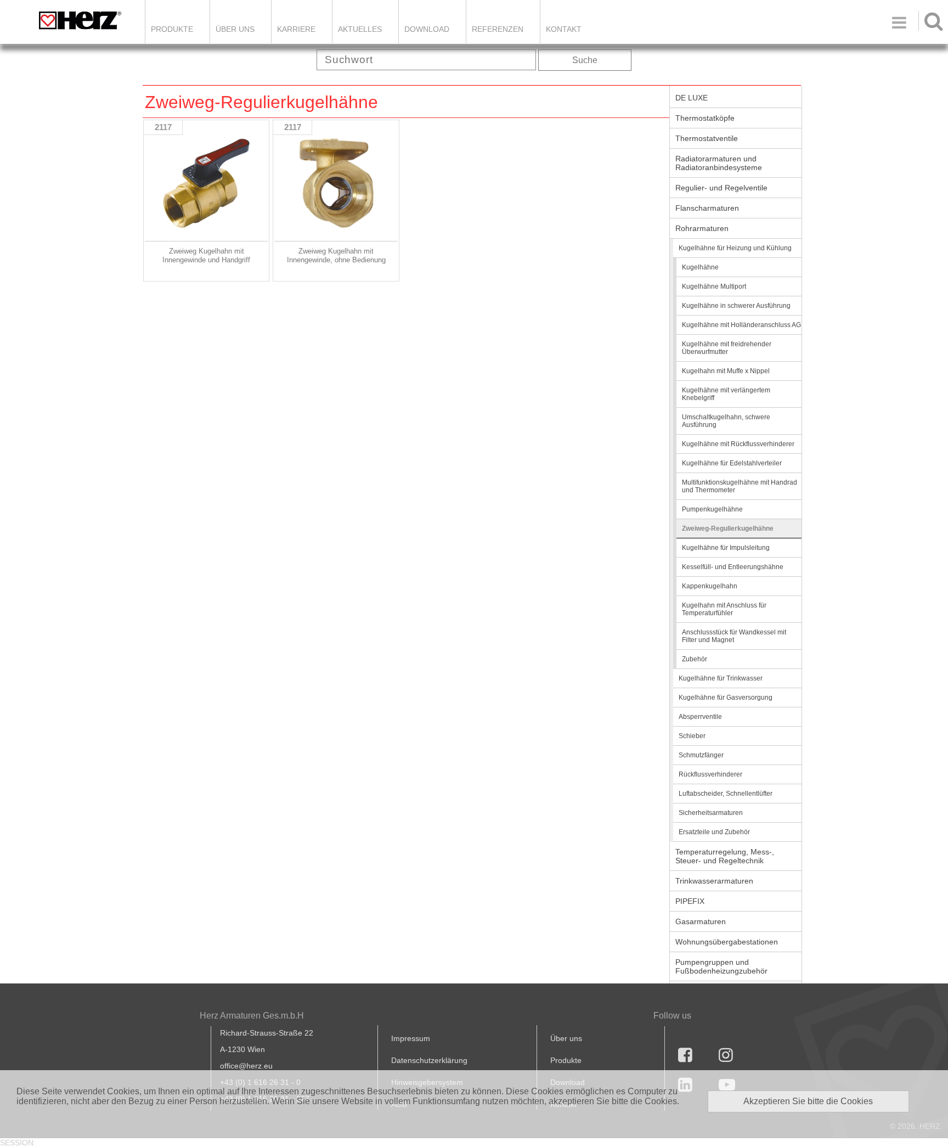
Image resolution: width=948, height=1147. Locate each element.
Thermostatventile (706, 138)
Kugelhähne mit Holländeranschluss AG (741, 325)
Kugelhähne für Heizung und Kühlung (735, 248)
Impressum (410, 1038)
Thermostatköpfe (705, 118)
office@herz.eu (246, 1065)
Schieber (692, 736)
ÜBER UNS (235, 29)
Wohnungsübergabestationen (726, 941)
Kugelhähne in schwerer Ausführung (736, 306)
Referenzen (497, 29)
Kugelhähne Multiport (714, 286)
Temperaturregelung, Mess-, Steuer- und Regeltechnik (724, 856)
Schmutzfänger (701, 755)
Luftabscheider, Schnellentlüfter (725, 793)
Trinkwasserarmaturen (714, 880)
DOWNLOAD (426, 29)
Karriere (296, 29)
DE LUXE (691, 97)
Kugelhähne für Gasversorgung (725, 697)
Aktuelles (360, 29)
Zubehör (694, 659)
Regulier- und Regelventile (721, 187)
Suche (584, 60)
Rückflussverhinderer (710, 774)
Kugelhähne (700, 267)
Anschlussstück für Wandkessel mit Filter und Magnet (734, 636)
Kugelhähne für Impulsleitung (726, 548)
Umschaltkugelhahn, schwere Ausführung (726, 421)
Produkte (172, 29)
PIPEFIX (689, 901)
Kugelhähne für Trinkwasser (721, 678)
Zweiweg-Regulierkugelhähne (728, 528)
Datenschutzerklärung (429, 1060)
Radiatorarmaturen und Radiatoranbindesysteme (718, 163)
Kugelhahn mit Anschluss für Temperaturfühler (724, 609)
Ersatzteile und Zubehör (714, 832)
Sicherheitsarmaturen (711, 813)
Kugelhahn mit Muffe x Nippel (726, 371)
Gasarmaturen (700, 921)
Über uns (566, 1038)
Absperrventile (700, 717)
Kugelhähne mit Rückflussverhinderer (738, 444)
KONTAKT (564, 29)
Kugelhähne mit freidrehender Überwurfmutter (726, 348)
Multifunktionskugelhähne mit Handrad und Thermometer (739, 486)
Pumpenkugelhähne (712, 509)
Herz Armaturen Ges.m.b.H (252, 1015)
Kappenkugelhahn (709, 586)
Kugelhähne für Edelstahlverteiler (732, 463)
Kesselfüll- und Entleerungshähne (732, 567)
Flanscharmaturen (707, 208)
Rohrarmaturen (702, 228)
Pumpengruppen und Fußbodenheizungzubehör (721, 966)
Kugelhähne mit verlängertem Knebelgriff (726, 394)
